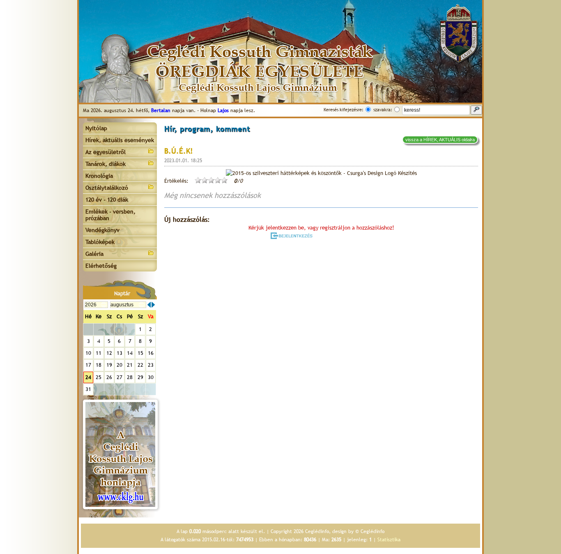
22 (140, 365)
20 (119, 365)
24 (88, 377)
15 (140, 353)
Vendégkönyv (102, 230)
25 (98, 377)
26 (109, 377)
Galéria (94, 254)
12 (109, 353)
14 (130, 353)
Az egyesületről (105, 152)
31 (88, 389)
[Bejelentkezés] (292, 235)
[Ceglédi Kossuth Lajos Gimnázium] (120, 454)
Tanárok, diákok (105, 164)
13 (119, 353)
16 (151, 353)
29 (140, 377)
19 (109, 365)
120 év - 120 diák (106, 199)
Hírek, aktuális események (119, 140)
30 (151, 377)
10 (88, 353)
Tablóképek (100, 242)
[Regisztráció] (343, 235)
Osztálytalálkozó (106, 187)
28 (130, 377)
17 (88, 365)
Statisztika (388, 540)
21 (130, 365)
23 (151, 365)
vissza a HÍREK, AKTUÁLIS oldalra (440, 139)
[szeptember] (153, 305)
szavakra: (382, 109)
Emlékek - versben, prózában (110, 214)
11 (98, 353)
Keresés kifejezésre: (343, 109)
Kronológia (99, 175)
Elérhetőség (101, 265)
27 (119, 377)
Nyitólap (96, 128)
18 (98, 365)
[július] (149, 305)
